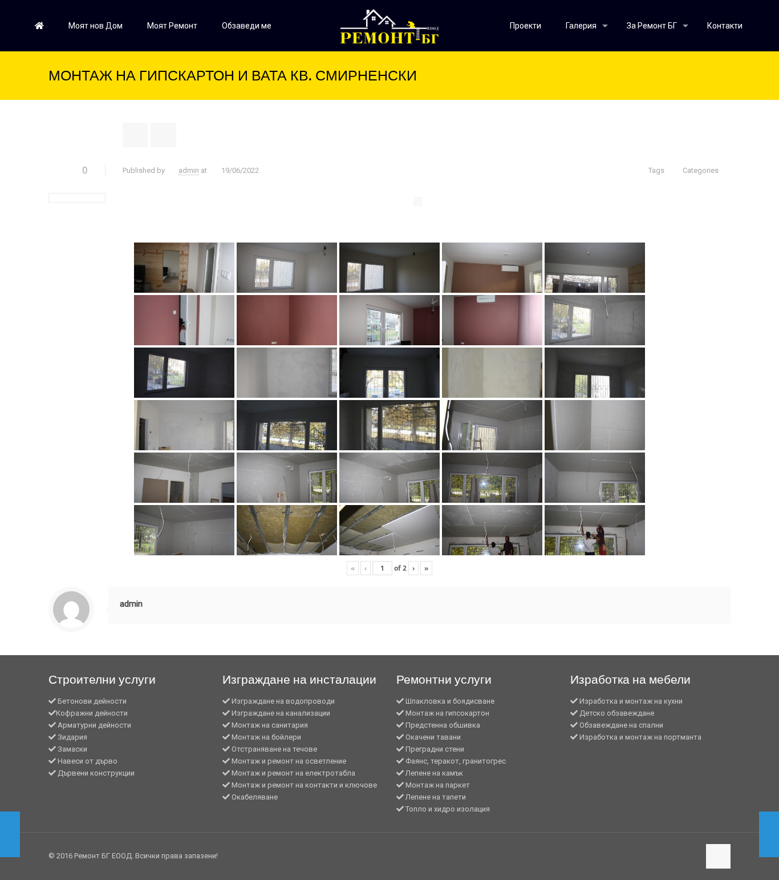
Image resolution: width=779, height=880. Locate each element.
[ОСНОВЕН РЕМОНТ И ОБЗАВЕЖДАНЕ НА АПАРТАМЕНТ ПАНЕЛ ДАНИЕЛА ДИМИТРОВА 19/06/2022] (769, 834)
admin (188, 170)
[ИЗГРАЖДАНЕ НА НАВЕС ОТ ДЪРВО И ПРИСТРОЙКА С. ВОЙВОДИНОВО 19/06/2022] (10, 834)
